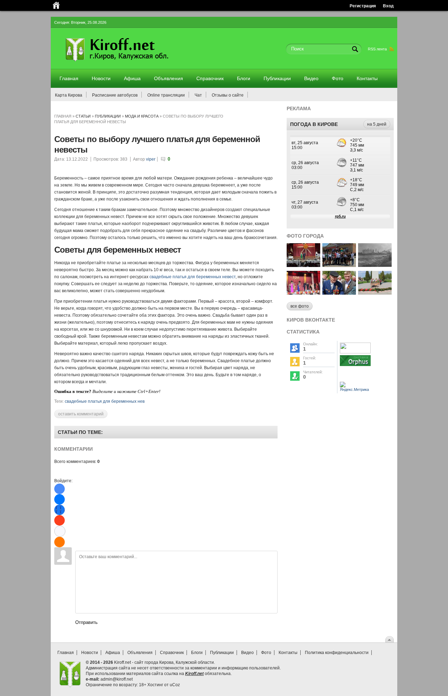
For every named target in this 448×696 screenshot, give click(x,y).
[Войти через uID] (59, 489)
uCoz (175, 684)
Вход (388, 5)
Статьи (83, 116)
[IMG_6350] (303, 293)
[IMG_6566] (339, 265)
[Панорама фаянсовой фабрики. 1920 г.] (375, 265)
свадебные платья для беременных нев (105, 401)
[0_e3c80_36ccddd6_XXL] (339, 293)
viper (150, 159)
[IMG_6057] (303, 265)
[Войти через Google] (59, 531)
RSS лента (377, 49)
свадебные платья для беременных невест (192, 276)
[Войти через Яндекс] (59, 520)
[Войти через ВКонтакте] (59, 499)
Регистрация (363, 5)
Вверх (389, 639)
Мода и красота (142, 116)
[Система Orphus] (355, 366)
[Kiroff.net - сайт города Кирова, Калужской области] (135, 64)
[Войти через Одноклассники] (59, 542)
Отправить (86, 622)
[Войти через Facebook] (59, 510)
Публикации (108, 116)
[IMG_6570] (375, 293)
